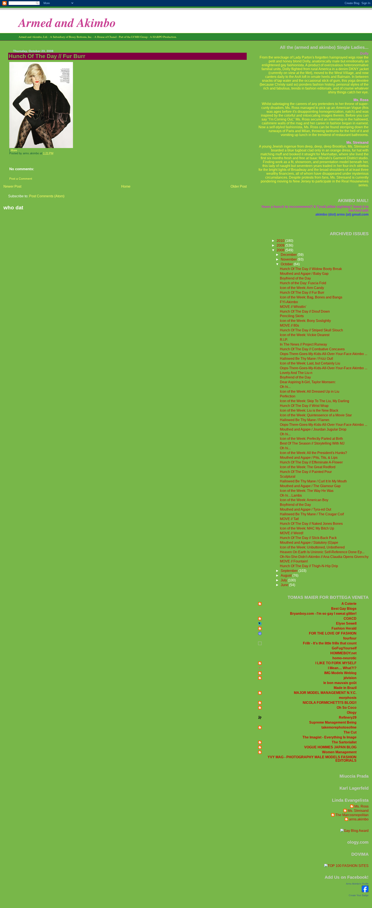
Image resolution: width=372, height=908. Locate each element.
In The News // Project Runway (303, 344)
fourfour (349, 638)
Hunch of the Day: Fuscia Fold (303, 283)
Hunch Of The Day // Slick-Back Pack (308, 538)
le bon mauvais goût (339, 683)
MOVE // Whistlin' (293, 307)
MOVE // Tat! (289, 519)
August (286, 575)
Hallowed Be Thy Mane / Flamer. (305, 420)
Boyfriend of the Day (295, 278)
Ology (351, 712)
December (289, 254)
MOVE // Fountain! (294, 561)
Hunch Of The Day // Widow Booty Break (311, 269)
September (289, 571)
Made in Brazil (345, 688)
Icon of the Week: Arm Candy (302, 288)
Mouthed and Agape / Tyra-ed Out (305, 509)
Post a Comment (20, 178)
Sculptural (287, 476)
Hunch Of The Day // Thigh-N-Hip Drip (309, 566)
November (289, 259)
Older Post (239, 186)
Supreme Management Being (332, 722)
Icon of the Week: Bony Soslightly (305, 321)
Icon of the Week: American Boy (304, 500)
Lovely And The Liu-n (296, 373)
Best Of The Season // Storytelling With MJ (312, 443)
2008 (281, 250)
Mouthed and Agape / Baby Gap (304, 273)
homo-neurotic (344, 658)
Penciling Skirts (292, 316)
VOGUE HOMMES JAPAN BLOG (330, 747)
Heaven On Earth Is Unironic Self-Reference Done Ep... (322, 552)
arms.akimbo (359, 819)
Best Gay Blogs (343, 608)
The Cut (350, 732)
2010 (281, 240)
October (287, 264)
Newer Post (12, 186)
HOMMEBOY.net (343, 653)
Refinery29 (347, 717)
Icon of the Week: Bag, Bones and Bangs (311, 297)
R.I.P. (284, 339)
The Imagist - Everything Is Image (329, 737)
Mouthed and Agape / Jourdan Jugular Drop (313, 429)
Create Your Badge (359, 895)
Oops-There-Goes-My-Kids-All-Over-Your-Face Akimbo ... (323, 354)
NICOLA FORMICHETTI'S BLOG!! (329, 702)
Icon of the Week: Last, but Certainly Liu (310, 363)
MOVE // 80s (289, 325)
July (284, 580)
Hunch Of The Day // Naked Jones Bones (311, 523)
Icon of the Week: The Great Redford (307, 467)
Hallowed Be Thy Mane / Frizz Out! (306, 358)
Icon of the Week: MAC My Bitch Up (307, 528)
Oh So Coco (346, 707)
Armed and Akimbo (67, 22)
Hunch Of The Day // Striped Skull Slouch (311, 330)
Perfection (287, 396)
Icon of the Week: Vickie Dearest (304, 335)
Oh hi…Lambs (291, 495)
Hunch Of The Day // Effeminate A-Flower (311, 462)
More (14, 150)
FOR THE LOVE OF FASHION (332, 633)
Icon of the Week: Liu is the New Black (309, 410)
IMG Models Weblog (340, 673)
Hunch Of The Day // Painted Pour (306, 472)
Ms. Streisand (358, 810)
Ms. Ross (361, 806)
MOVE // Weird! (291, 533)
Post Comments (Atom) (46, 196)
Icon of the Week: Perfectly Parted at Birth (311, 438)
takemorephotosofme (338, 727)
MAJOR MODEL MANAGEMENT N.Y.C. (325, 693)
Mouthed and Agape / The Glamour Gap (310, 486)
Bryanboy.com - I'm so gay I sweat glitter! (323, 613)
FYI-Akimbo (289, 302)
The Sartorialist (344, 742)
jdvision (350, 678)
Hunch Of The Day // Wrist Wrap (304, 406)
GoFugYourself (344, 648)
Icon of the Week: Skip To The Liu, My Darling (314, 401)
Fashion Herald (344, 628)
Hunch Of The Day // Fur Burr (47, 56)
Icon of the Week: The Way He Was (306, 491)
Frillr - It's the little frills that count (329, 643)
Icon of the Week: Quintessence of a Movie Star (316, 415)
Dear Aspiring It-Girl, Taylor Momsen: (308, 382)
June (285, 585)
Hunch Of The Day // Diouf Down (305, 311)
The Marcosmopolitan (352, 815)
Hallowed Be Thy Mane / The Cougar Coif (312, 514)
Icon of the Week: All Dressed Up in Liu (309, 391)
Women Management (339, 752)
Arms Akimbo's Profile (357, 883)
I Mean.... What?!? (342, 668)
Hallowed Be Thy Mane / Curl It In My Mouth (313, 481)
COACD (350, 618)
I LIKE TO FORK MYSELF (335, 663)
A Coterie (348, 603)
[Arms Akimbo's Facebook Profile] (365, 891)
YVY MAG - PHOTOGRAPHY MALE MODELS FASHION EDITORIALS (312, 758)
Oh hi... (285, 387)
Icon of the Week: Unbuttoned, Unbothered (312, 547)
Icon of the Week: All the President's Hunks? (313, 453)
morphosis (347, 698)
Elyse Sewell (346, 623)
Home (125, 186)
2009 (281, 245)
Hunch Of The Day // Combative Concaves (312, 349)
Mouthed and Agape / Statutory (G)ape (309, 542)
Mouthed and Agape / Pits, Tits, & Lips (309, 457)
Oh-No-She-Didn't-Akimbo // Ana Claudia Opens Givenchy (324, 557)
